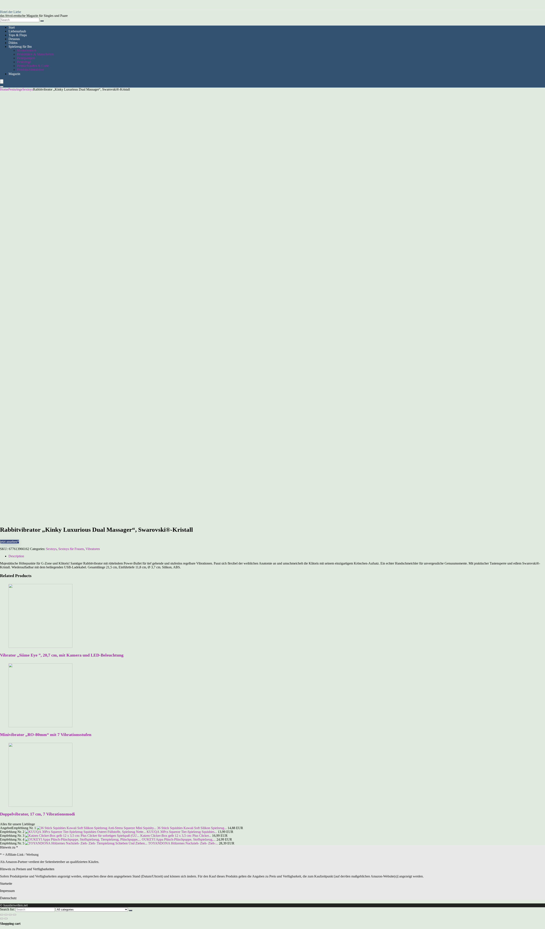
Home (4, 89)
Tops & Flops (18, 35)
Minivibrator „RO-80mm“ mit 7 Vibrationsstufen (45, 734)
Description (16, 556)
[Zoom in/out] (14, 914)
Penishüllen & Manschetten (35, 54)
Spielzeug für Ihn (20, 46)
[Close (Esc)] (1, 914)
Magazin (14, 74)
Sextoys (27, 89)
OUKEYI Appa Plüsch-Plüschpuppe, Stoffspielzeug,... (179, 839)
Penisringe (24, 62)
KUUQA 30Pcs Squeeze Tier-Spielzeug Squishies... (182, 832)
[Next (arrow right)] (6, 918)
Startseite (6, 883)
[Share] (6, 914)
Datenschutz (8, 898)
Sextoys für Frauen (71, 549)
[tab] (277, 556)
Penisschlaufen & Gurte (33, 66)
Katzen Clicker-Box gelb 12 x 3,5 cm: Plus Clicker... (175, 835)
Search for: (7, 909)
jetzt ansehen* (9, 541)
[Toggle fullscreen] (10, 914)
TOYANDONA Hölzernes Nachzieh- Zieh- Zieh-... (183, 843)
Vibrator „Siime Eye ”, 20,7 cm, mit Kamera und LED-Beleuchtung (61, 655)
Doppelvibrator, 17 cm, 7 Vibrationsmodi (37, 814)
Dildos (13, 43)
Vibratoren (93, 549)
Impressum (7, 891)
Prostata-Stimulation (30, 69)
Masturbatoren (26, 50)
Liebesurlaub (17, 31)
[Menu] (1, 81)
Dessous (14, 39)
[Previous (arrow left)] (1, 918)
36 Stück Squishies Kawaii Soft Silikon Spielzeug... (192, 828)
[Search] (42, 21)
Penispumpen (26, 58)
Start (12, 27)
